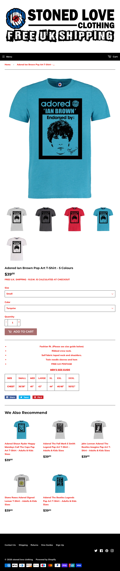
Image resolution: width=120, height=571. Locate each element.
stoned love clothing (23, 559)
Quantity (9, 316)
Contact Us (10, 545)
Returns (34, 545)
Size (7, 287)
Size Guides (47, 545)
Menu (9, 56)
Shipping (23, 545)
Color (7, 302)
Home (7, 64)
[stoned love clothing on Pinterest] (106, 551)
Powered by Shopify (46, 559)
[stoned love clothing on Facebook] (101, 551)
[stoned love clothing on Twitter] (96, 551)
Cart (115, 56)
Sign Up (60, 545)
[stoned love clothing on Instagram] (112, 551)
